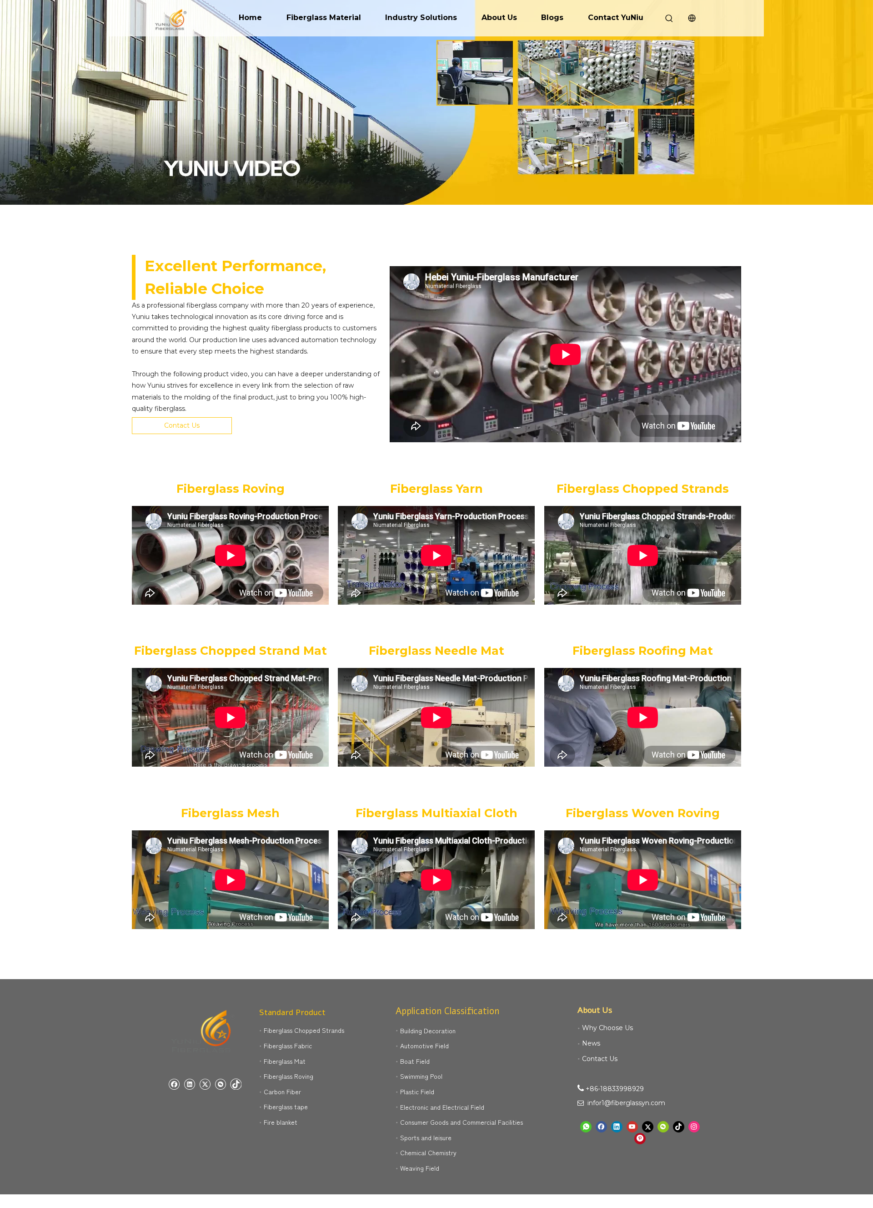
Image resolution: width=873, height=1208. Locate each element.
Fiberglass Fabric (288, 1045)
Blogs (552, 17)
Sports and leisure (426, 1137)
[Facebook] (174, 1084)
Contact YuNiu (615, 17)
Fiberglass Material (323, 17)
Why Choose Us (607, 1028)
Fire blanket (280, 1122)
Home (250, 17)
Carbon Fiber (282, 1091)
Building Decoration (428, 1030)
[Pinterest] (640, 1138)
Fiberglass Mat (285, 1061)
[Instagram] (694, 1126)
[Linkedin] (189, 1084)
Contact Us (182, 425)
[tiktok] (235, 1084)
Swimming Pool (421, 1076)
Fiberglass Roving (288, 1076)
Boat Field (415, 1061)
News (591, 1043)
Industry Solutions (421, 17)
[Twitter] (205, 1084)
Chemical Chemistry (428, 1152)
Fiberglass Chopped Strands (304, 1030)
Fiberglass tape (286, 1106)
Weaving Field (419, 1168)
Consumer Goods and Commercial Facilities (461, 1122)
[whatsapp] (586, 1126)
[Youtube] (632, 1126)
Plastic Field (417, 1091)
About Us (499, 17)
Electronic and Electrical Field (442, 1107)
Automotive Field (424, 1045)
